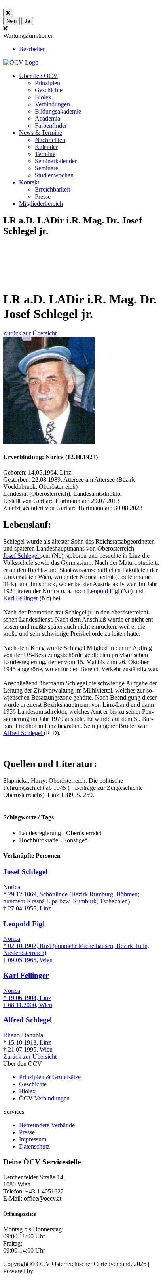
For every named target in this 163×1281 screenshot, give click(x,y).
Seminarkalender (56, 161)
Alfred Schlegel (23, 733)
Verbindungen (52, 104)
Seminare (46, 168)
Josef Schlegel (21, 555)
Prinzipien (47, 83)
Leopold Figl (104, 591)
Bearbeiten (32, 49)
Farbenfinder (51, 125)
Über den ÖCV (38, 76)
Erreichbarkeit (52, 189)
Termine (45, 154)
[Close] (8, 13)
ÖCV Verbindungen (44, 1098)
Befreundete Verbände (47, 1125)
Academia (47, 118)
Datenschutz (34, 1146)
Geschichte (49, 90)
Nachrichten (50, 139)
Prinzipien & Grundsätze (50, 1077)
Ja (27, 21)
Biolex (43, 97)
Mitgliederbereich (41, 203)
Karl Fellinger (21, 598)
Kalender (46, 146)
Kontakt (29, 182)
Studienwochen (54, 175)
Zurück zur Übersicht (30, 333)
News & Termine (40, 132)
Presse (43, 196)
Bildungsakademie (58, 111)
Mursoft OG (50, 1271)
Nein (11, 21)
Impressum (32, 1139)
